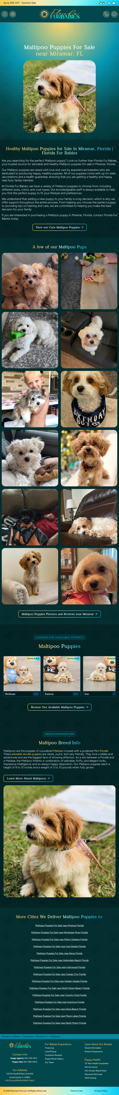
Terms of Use (77, 1091)
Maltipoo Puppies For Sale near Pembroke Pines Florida (59, 932)
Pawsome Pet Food (93, 1074)
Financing (49, 1048)
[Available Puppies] (12, 14)
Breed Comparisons (94, 1051)
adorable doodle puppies (26, 754)
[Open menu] (4, 14)
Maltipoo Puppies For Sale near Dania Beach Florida (59, 1009)
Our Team (49, 1062)
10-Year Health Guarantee (96, 1063)
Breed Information (93, 1048)
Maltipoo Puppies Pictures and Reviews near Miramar (58, 614)
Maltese (58, 751)
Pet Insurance (91, 1067)
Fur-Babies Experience (58, 1044)
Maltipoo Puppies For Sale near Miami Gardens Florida (59, 939)
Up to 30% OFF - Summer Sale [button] (19, 2)
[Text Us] (114, 14)
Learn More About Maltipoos (26, 778)
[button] (109, 3)
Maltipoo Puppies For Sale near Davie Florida (59, 953)
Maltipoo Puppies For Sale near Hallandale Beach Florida (59, 960)
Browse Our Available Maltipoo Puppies (57, 707)
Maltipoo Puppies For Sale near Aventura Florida (59, 1002)
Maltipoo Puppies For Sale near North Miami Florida (59, 1023)
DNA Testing (90, 1078)
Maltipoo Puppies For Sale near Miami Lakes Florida (59, 1016)
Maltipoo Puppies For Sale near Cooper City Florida (59, 974)
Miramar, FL (42, 1036)
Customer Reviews (53, 1055)
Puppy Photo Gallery (54, 1059)
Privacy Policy (100, 1091)
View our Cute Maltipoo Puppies (58, 227)
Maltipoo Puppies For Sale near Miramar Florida (59, 925)
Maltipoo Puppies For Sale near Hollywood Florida (59, 967)
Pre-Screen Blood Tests (95, 1070)
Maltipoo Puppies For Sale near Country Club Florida (59, 995)
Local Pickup (50, 1051)
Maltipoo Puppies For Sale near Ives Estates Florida (59, 946)
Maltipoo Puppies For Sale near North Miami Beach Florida (59, 988)
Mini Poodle (101, 751)
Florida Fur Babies (11, 1036)
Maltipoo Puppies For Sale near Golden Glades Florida (59, 981)
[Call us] (106, 14)
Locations (28, 1036)
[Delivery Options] (102, 3)
